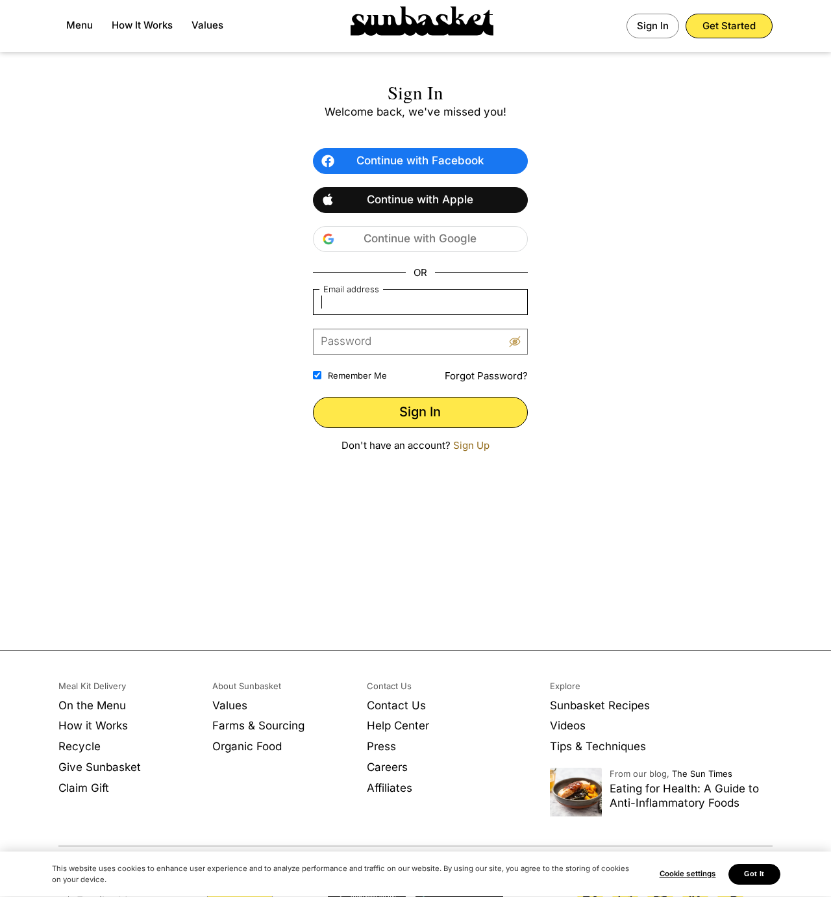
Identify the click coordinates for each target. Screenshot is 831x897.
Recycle (79, 746)
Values (207, 25)
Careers (387, 767)
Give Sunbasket (99, 767)
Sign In (653, 25)
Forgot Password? (486, 376)
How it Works (93, 725)
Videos (568, 725)
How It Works (142, 25)
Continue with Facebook (420, 160)
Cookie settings (688, 873)
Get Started (729, 25)
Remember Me (357, 375)
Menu (79, 25)
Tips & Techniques (598, 746)
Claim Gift (83, 787)
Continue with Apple (420, 199)
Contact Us (396, 705)
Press (381, 746)
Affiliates (389, 787)
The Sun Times (702, 773)
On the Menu (92, 705)
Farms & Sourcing (258, 725)
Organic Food (247, 746)
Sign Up (471, 445)
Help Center (398, 725)
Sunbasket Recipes (600, 705)
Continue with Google (420, 238)
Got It (754, 874)
